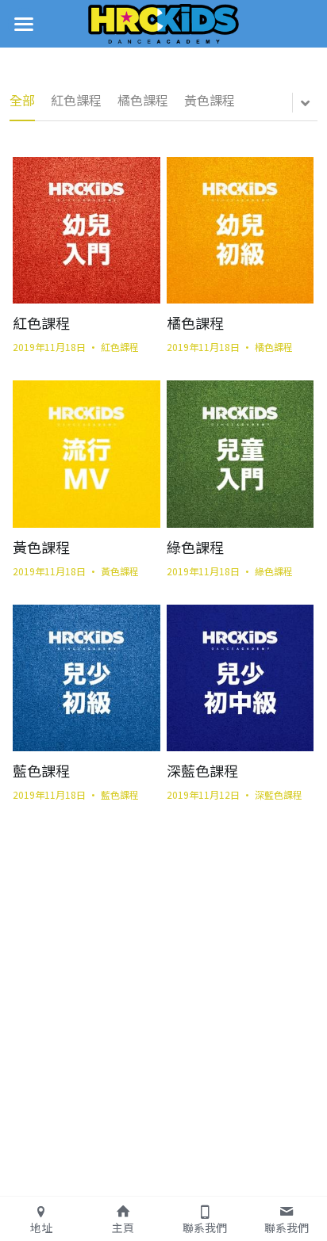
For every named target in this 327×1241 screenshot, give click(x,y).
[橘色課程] (240, 230)
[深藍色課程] (240, 678)
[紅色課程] (86, 230)
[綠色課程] (240, 453)
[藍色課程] (86, 678)
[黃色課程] (86, 453)
